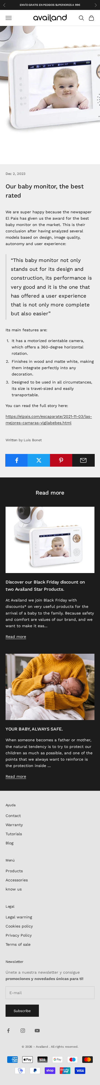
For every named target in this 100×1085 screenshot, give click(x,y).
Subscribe (22, 1011)
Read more (16, 636)
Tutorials (14, 834)
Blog (9, 843)
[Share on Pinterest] (61, 460)
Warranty (14, 825)
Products (14, 871)
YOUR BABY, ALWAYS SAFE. (34, 729)
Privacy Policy (19, 935)
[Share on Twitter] (39, 460)
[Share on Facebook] (17, 460)
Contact (13, 815)
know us (14, 889)
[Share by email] (83, 460)
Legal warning (19, 917)
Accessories (17, 880)
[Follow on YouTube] (37, 1030)
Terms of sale (18, 944)
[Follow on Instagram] (23, 1030)
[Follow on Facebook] (8, 1030)
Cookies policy (19, 926)
